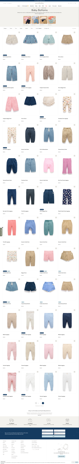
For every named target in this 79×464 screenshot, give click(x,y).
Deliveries (13, 442)
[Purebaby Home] (39, 3)
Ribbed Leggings (6, 334)
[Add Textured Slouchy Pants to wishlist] (74, 125)
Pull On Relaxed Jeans (44, 149)
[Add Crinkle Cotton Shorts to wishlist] (74, 248)
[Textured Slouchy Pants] (67, 135)
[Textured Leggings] (12, 351)
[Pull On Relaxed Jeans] (49, 135)
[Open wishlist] (73, 3)
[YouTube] (36, 449)
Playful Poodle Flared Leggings (64, 211)
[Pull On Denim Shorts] (12, 289)
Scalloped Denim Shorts (25, 56)
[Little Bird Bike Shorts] (12, 258)
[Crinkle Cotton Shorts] (67, 258)
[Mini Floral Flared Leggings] (67, 165)
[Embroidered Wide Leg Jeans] (12, 73)
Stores (12, 454)
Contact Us (22, 444)
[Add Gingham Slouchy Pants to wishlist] (56, 63)
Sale (46, 5)
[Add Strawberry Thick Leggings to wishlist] (38, 63)
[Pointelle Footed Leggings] (30, 320)
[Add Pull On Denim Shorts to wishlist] (19, 279)
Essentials (32, 5)
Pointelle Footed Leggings (26, 334)
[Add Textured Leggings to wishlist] (19, 341)
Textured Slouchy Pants (62, 149)
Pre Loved (13, 447)
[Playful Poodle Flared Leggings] (67, 196)
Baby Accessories (5, 447)
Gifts (43, 5)
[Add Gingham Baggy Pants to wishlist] (19, 94)
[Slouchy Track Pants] (30, 135)
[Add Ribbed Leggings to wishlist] (19, 310)
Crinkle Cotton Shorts (62, 272)
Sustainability (23, 449)
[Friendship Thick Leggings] (67, 104)
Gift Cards (13, 449)
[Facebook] (32, 449)
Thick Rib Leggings (24, 211)
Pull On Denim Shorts (7, 303)
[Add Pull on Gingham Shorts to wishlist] (56, 32)
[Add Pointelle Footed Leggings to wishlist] (38, 310)
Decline (73, 462)
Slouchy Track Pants (25, 149)
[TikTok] (35, 449)
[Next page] (43, 403)
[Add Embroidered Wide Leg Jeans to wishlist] (19, 63)
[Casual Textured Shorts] (30, 289)
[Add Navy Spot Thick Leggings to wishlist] (19, 187)
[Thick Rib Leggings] (30, 196)
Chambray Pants (24, 180)
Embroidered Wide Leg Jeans (8, 87)
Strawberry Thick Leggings (26, 87)
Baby (36, 5)
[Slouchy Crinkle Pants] (49, 165)
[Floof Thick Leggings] (12, 135)
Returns (13, 444)
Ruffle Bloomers (43, 118)
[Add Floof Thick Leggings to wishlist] (19, 125)
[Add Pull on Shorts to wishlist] (74, 32)
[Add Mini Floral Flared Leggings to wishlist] (74, 156)
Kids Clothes (4, 449)
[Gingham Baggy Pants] (12, 104)
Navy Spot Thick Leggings (7, 211)
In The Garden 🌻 (25, 5)
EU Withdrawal (14, 457)
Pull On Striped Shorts (7, 56)
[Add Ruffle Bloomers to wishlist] (56, 94)
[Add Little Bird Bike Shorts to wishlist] (19, 248)
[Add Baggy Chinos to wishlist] (38, 248)
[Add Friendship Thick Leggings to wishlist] (74, 94)
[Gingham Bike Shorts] (49, 258)
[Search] (69, 3)
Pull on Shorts (60, 56)
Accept (76, 462)
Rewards (59, 5)
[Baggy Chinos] (30, 258)
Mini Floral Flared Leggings (63, 180)
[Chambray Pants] (30, 165)
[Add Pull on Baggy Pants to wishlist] (74, 63)
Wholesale (22, 447)
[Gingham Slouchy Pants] (49, 73)
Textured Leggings (6, 365)
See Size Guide (61, 456)
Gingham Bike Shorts (44, 272)
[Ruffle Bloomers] (49, 104)
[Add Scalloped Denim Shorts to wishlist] (38, 32)
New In (19, 5)
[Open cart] (75, 3)
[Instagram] (33, 449)
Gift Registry (13, 452)
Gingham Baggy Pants (7, 118)
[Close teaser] (2, 227)
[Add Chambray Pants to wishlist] (38, 156)
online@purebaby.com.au (37, 447)
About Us (22, 442)
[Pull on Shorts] (67, 42)
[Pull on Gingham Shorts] (49, 42)
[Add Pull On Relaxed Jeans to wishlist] (56, 125)
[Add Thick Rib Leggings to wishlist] (38, 187)
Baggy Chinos (24, 272)
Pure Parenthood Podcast (24, 452)
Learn (50, 5)
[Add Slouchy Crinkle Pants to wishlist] (56, 156)
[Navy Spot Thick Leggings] (12, 196)
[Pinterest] (38, 449)
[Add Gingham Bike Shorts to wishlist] (56, 248)
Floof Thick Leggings (7, 149)
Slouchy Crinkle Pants (44, 180)
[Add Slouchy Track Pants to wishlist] (38, 125)
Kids (39, 5)
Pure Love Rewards (14, 456)
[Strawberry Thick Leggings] (30, 73)
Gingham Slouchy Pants (44, 87)
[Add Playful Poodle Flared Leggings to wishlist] (74, 187)
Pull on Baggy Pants (62, 87)
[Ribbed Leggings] (12, 320)
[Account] (71, 3)
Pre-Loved (54, 5)
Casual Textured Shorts (25, 303)
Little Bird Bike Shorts (7, 272)
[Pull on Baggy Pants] (67, 73)
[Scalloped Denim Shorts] (30, 42)
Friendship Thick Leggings (63, 118)
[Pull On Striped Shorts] (12, 42)
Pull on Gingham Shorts (44, 56)
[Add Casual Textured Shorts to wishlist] (38, 279)
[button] (1, 232)
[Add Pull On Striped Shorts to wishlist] (19, 32)
